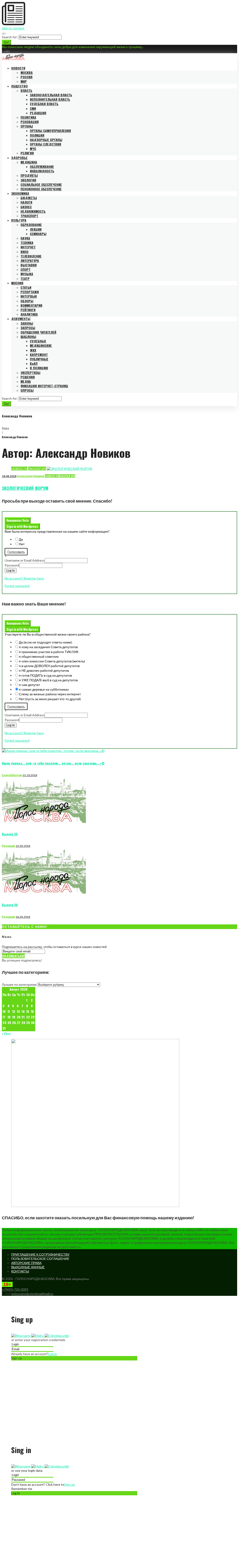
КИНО (24, 251)
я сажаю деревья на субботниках (44, 689)
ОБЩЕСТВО (19, 86)
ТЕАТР (25, 278)
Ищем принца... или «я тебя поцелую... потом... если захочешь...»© (53, 763)
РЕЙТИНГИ (28, 309)
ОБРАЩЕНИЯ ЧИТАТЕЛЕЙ (38, 332)
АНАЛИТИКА (29, 314)
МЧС (33, 148)
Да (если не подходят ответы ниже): (46, 642)
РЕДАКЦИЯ (38, 112)
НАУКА (25, 238)
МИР (24, 81)
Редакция (8, 846)
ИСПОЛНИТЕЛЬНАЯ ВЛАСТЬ (50, 99)
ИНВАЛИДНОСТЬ (42, 170)
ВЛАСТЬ (26, 90)
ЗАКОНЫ (27, 323)
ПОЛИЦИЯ (37, 135)
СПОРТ (26, 269)
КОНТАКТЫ (20, 1271)
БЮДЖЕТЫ (29, 197)
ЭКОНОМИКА (20, 193)
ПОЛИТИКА (28, 117)
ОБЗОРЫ (27, 300)
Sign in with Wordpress (22, 526)
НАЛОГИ (26, 202)
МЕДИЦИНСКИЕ (41, 345)
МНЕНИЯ (17, 282)
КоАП (34, 363)
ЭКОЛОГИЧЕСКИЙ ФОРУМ (25, 488)
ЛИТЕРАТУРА (30, 260)
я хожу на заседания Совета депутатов (48, 647)
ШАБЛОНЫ (28, 336)
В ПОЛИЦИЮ (39, 367)
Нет (22, 544)
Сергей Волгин (12, 775)
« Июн (6, 1033)
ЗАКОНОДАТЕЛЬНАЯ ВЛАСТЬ (51, 94)
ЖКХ (33, 350)
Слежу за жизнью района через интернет (50, 694)
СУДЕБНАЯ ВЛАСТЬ (44, 103)
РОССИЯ (26, 76)
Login (6, 51)
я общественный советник (39, 656)
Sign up (69, 1484)
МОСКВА (27, 72)
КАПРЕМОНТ (39, 354)
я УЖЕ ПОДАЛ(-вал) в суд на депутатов (48, 680)
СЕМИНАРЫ (38, 233)
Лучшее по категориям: (19, 984)
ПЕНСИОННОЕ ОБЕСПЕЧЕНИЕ (41, 188)
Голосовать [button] (16, 552)
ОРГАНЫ (27, 126)
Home (5, 428)
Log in (52, 1354)
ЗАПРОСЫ (28, 327)
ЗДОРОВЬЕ (19, 157)
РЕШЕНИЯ (28, 376)
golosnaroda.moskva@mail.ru (32, 1294)
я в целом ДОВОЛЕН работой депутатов (49, 666)
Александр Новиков (30, 476)
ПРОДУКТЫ (29, 175)
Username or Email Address (25, 560)
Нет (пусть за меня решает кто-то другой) (50, 699)
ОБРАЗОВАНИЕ (31, 224)
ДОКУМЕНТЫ (20, 318)
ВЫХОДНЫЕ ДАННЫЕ (28, 1267)
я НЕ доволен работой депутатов (44, 670)
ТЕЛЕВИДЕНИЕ (31, 256)
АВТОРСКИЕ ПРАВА (26, 1263)
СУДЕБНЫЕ (38, 341)
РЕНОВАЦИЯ (30, 121)
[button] (21, 1336)
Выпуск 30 (10, 904)
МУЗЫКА (27, 273)
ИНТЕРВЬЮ (29, 296)
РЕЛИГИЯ (27, 152)
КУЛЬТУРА (18, 220)
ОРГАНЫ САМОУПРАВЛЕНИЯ (50, 130)
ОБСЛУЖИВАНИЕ (42, 166)
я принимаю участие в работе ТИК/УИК (48, 652)
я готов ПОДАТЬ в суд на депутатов (45, 675)
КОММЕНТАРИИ (31, 305)
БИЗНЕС (26, 206)
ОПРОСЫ (27, 390)
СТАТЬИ (26, 287)
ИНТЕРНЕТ (28, 247)
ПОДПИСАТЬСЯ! (13, 955)
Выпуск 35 (10, 834)
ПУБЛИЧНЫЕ (39, 359)
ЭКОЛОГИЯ (28, 180)
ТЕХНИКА (27, 242)
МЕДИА (26, 381)
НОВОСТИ (18, 68)
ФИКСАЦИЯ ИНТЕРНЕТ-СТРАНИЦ (44, 385)
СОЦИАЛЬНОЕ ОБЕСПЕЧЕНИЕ (41, 184)
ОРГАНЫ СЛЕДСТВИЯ (45, 144)
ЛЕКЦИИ (36, 229)
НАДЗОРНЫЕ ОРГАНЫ (46, 139)
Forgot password (17, 586)
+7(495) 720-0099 (15, 1289)
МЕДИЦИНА (29, 162)
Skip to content (13, 28)
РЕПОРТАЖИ (30, 291)
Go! (6, 42)
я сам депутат (29, 685)
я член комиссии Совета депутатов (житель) (52, 661)
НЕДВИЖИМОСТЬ (33, 211)
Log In (11, 570)
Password (12, 565)
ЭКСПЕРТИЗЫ (30, 372)
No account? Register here (24, 578)
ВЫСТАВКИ (29, 264)
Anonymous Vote (18, 520)
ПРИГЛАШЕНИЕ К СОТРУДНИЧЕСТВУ (40, 1254)
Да (21, 539)
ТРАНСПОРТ (29, 215)
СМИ (33, 108)
